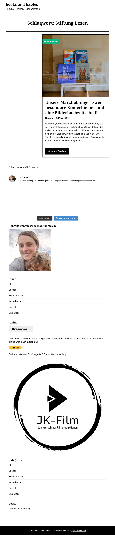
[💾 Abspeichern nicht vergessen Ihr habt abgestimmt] (20, 206)
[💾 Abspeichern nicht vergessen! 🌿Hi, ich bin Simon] (70, 192)
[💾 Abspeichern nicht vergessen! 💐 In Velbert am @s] (94, 206)
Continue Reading (57, 151)
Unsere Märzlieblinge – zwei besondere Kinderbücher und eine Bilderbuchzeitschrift (74, 107)
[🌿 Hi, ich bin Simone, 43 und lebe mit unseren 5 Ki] (20, 192)
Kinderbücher (15, 301)
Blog (11, 284)
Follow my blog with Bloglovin (23, 167)
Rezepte (13, 307)
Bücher (12, 289)
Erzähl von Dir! (16, 295)
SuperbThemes (79, 530)
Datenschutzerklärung (20, 508)
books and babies (22, 4)
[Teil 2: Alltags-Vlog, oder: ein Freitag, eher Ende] (45, 192)
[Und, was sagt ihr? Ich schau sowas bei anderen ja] (45, 206)
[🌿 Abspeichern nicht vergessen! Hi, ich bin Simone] (94, 192)
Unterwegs (14, 312)
